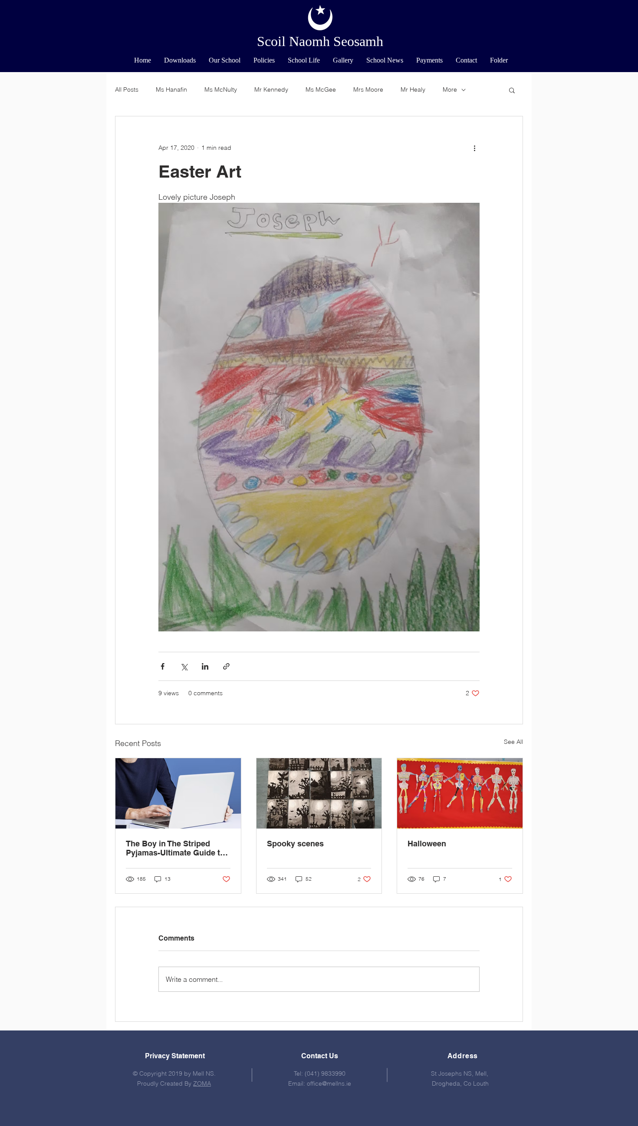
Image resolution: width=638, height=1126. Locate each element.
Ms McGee (321, 89)
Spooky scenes (295, 843)
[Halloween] (460, 793)
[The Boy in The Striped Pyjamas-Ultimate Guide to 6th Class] (178, 793)
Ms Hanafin (171, 89)
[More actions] (474, 147)
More (450, 89)
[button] (224, 60)
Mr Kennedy (271, 89)
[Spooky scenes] (319, 793)
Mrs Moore (368, 89)
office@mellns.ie (329, 1083)
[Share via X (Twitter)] (184, 666)
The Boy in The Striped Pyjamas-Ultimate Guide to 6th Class (175, 848)
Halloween (427, 843)
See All (513, 742)
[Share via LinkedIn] (205, 666)
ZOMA (202, 1083)
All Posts (126, 89)
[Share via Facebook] (162, 666)
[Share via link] (226, 666)
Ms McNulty (220, 89)
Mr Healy (413, 89)
